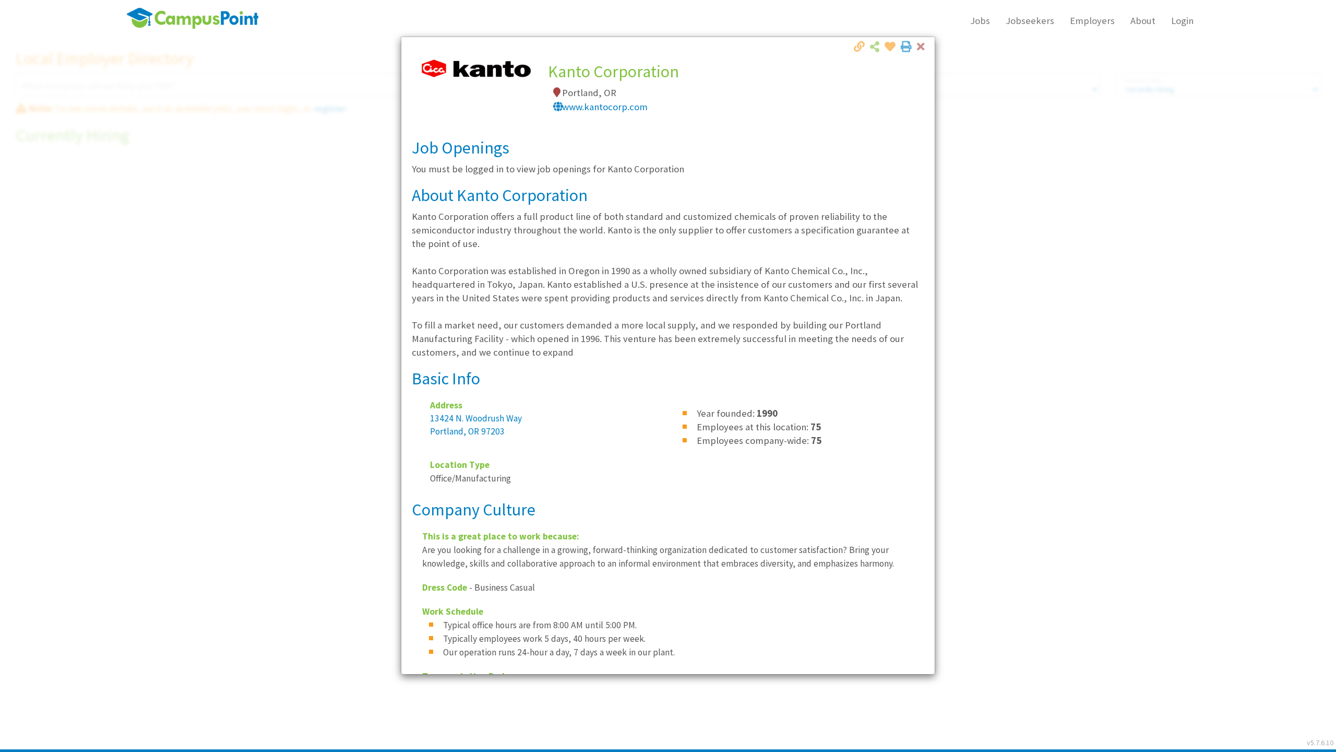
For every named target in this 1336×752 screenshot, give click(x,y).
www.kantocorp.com (605, 107)
